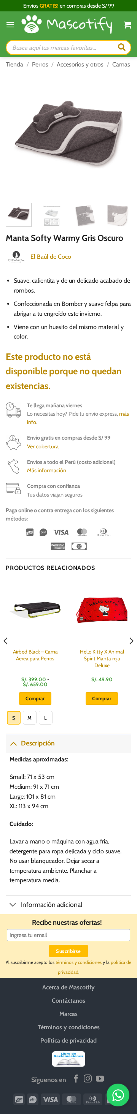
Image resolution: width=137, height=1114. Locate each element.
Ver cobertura (43, 446)
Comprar (35, 698)
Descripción (38, 743)
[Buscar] (121, 47)
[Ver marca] (16, 256)
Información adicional (51, 904)
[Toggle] (13, 743)
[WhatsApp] (118, 1095)
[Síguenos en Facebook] (76, 1079)
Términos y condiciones (69, 1027)
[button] (10, 24)
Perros (40, 64)
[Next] (119, 134)
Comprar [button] (102, 698)
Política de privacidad (68, 1040)
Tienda (14, 64)
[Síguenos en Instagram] (88, 1079)
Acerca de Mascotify (68, 987)
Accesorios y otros (80, 64)
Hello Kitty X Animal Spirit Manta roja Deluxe (102, 658)
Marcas (68, 1013)
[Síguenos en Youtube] (100, 1079)
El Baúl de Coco (50, 256)
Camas (121, 64)
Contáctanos (68, 1000)
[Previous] (18, 134)
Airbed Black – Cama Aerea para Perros (35, 655)
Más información (46, 470)
